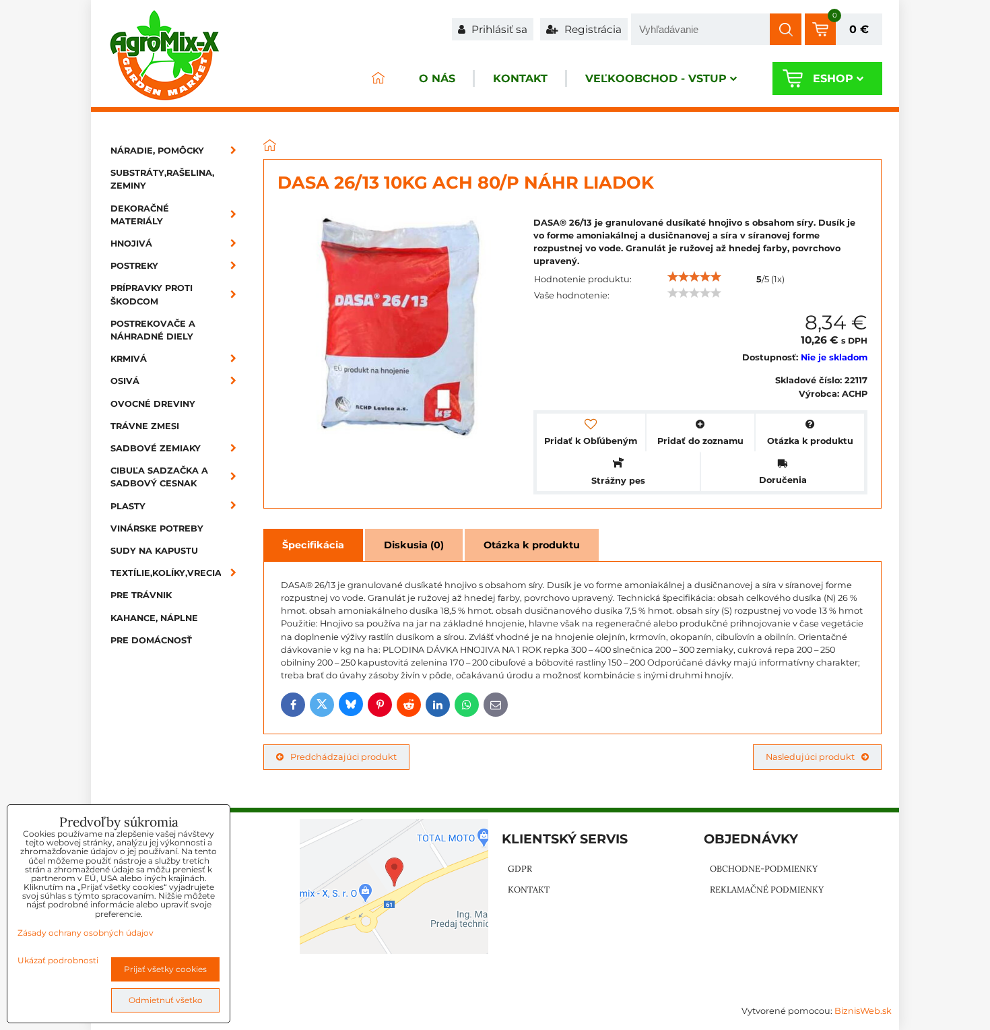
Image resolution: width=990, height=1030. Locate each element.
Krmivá (128, 359)
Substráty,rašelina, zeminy (162, 179)
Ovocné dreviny (152, 404)
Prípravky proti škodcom (151, 294)
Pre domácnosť (151, 640)
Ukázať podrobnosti (58, 960)
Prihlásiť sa (498, 29)
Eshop (833, 78)
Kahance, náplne (154, 618)
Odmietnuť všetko (166, 1000)
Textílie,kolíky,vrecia (166, 573)
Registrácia (592, 29)
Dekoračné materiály (139, 214)
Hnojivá (131, 243)
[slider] (694, 276)
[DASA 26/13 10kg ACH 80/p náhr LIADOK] (398, 329)
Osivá (124, 381)
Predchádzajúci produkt (343, 757)
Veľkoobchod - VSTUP (656, 78)
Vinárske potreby (156, 528)
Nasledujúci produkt (810, 757)
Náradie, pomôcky (157, 151)
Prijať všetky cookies (165, 969)
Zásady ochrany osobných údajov (86, 933)
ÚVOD (378, 78)
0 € (859, 29)
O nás (437, 78)
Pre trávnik (141, 595)
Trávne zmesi (144, 426)
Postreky (134, 266)
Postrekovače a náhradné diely (152, 330)
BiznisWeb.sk (863, 1011)
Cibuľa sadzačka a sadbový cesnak (159, 476)
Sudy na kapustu (154, 551)
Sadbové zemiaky (155, 448)
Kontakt (520, 78)
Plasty (127, 506)
